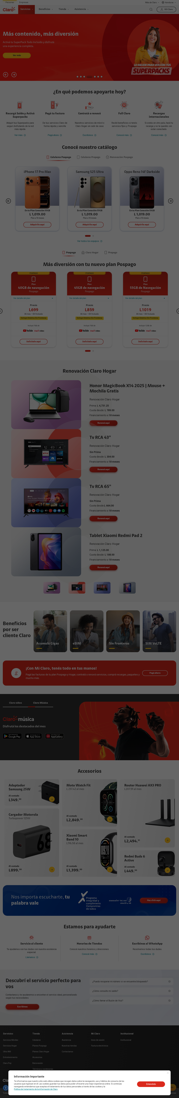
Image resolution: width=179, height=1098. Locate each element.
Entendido (151, 1084)
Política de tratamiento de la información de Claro (36, 1089)
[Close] (168, 1073)
